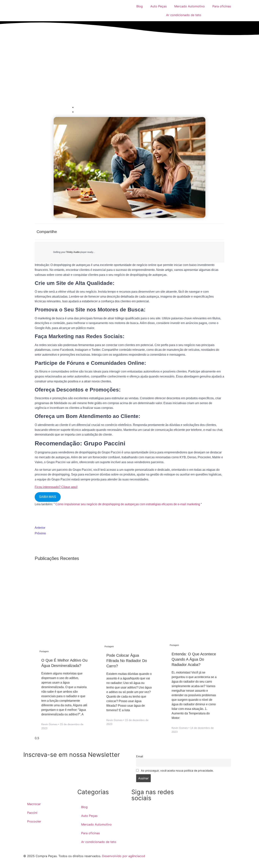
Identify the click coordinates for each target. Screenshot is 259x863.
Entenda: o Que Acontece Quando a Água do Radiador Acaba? (194, 659)
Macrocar (34, 804)
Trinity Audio (73, 252)
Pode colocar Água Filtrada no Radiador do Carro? (126, 660)
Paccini (32, 813)
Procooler (34, 821)
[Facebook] (136, 813)
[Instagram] (161, 813)
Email (139, 756)
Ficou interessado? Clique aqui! (56, 487)
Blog (139, 6)
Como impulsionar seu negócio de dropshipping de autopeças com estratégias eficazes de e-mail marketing (127, 504)
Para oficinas (221, 6)
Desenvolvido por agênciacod (123, 856)
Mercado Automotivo (189, 6)
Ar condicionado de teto (183, 15)
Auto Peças (158, 6)
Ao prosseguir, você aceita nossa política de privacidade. (176, 770)
